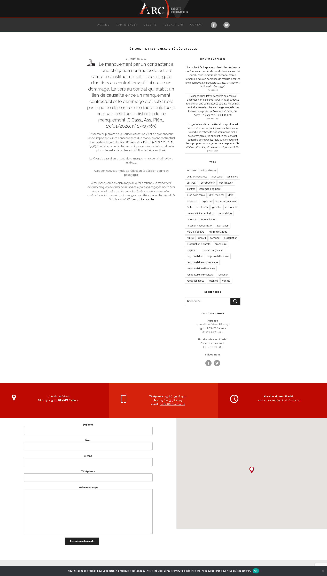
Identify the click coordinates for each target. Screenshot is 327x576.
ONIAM (202, 238)
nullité (190, 238)
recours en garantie (212, 250)
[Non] (322, 571)
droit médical (216, 195)
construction (226, 182)
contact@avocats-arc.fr (172, 404)
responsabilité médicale (200, 274)
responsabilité (195, 256)
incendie (191, 219)
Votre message (88, 487)
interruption (222, 225)
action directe (208, 170)
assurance (232, 176)
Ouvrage (215, 238)
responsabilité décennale (201, 268)
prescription (230, 238)
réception (223, 274)
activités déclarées (197, 176)
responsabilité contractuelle (202, 262)
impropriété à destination (200, 213)
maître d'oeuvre (195, 231)
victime (226, 280)
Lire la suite (146, 199)
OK (256, 570)
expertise (207, 201)
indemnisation (208, 219)
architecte (217, 176)
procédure (221, 244)
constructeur (208, 182)
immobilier (231, 207)
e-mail (88, 456)
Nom (88, 440)
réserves (213, 280)
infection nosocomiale (199, 225)
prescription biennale (198, 244)
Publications (173, 24)
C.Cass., (133, 199)
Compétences (126, 24)
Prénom (88, 424)
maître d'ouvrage (218, 231)
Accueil (103, 24)
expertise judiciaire (226, 201)
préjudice (192, 250)
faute (189, 207)
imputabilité (225, 213)
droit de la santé (196, 195)
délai (230, 195)
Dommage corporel (210, 189)
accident (191, 170)
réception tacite (195, 280)
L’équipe (150, 24)
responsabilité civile (218, 256)
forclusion (202, 207)
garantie (216, 207)
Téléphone (88, 471)
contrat (191, 189)
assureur (191, 182)
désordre (192, 201)
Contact (197, 24)
